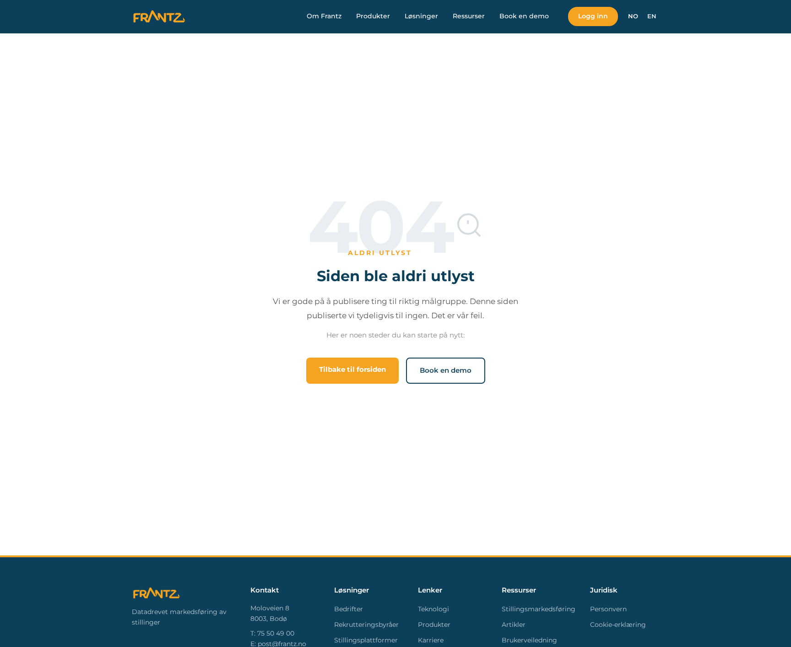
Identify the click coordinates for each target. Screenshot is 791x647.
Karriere (431, 640)
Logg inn (593, 16)
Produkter (373, 16)
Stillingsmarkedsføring (538, 609)
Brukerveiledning (529, 640)
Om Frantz (324, 16)
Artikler (514, 624)
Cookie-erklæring (618, 624)
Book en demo (524, 16)
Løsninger (421, 16)
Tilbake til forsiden (352, 369)
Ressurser (469, 16)
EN (651, 16)
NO (633, 16)
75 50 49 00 (275, 633)
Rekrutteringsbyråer (366, 624)
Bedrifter (348, 609)
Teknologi (433, 609)
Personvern (608, 609)
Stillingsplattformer (366, 640)
